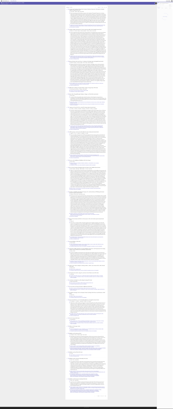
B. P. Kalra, (86, 168)
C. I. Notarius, (77, 301)
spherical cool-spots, (73, 128)
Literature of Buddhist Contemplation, (92, 289)
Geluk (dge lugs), (81, 288)
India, (90, 188)
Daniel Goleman (72, 242)
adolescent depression (100, 25)
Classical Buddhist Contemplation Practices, (79, 389)
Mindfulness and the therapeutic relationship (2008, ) (78, 378)
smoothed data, (101, 127)
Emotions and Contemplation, (83, 246)
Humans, (92, 125)
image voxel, (100, 126)
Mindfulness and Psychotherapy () (75, 333)
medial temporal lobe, (77, 84)
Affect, (73, 313)
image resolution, (97, 126)
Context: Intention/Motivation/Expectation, (76, 244)
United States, (80, 329)
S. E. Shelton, (78, 133)
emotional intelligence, (87, 244)
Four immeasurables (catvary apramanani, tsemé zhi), (86, 371)
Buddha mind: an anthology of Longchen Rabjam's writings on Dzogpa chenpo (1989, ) (83, 87)
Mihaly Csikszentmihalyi (73, 281)
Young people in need (81, 261)
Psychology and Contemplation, (91, 246)
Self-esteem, (76, 261)
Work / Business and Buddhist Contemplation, (85, 270)
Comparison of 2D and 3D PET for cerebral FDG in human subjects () (82, 107)
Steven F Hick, (72, 380)
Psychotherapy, (84, 346)
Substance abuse (76, 372)
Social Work (92, 346)
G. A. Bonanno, (72, 301)
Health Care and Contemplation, (74, 349)
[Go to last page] (106, 7)
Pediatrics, (83, 25)
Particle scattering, (72, 126)
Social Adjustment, (83, 314)
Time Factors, (91, 314)
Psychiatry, (77, 346)
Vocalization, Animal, (87, 57)
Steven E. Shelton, (77, 30)
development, (93, 83)
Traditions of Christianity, (73, 276)
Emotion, (84, 83)
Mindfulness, (83, 214)
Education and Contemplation (74, 216)
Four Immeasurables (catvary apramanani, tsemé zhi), (77, 374)
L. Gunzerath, (81, 301)
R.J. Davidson (95, 108)
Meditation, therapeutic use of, (80, 387)
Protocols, (76, 126)
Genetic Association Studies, (74, 155)
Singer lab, (71, 237)
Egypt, (82, 321)
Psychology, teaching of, (97, 387)
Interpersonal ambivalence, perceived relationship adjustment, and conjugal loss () (84, 299)
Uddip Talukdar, (82, 168)
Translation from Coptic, (86, 321)
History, (86, 275)
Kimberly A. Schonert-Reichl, (74, 194)
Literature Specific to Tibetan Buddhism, (75, 289)
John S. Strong (72, 161)
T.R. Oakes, (72, 108)
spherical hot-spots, (78, 128)
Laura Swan (72, 274)
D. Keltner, (85, 301)
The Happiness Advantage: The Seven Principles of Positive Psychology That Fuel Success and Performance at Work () (87, 293)
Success (92, 282)
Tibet (95, 288)
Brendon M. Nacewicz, (73, 62)
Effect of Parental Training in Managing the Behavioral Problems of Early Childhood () (84, 167)
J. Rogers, (71, 133)
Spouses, (88, 314)
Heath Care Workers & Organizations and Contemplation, (91, 374)
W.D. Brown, (87, 108)
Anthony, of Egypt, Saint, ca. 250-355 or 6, (75, 320)
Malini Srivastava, (73, 168)
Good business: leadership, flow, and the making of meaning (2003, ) (80, 280)
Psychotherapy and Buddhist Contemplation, (76, 348)
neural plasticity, (84, 84)
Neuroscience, (101, 244)
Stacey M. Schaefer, (80, 62)
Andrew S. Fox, (72, 30)
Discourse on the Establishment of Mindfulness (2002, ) (80, 160)
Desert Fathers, (76, 275)
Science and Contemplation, (90, 349)
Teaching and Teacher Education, (92, 25)
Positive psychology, (78, 296)
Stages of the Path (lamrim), (101, 289)
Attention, (71, 371)
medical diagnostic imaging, (74, 127)
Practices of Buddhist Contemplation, (83, 376)
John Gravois (72, 327)
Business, (74, 269)
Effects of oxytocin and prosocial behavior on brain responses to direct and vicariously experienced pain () (86, 219)
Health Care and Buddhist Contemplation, (87, 348)
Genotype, (88, 155)
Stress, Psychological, (73, 57)
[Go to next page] (104, 7)
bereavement (94, 314)
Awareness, (74, 371)
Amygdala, (73, 83)
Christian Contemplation (73, 277)
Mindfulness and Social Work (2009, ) (75, 352)
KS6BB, (99, 244)
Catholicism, (101, 276)
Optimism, (86, 214)
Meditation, (77, 269)
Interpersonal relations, (90, 313)
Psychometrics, (76, 314)
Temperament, (78, 57)
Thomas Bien (77, 359)
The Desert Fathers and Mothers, (88, 276)
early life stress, (97, 83)
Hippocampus (92, 57)
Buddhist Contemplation (81, 91)
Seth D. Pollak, (85, 62)
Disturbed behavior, (78, 188)
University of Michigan (85, 329)
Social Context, (72, 389)
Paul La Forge (72, 95)
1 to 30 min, (71, 125)
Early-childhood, (83, 188)
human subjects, (92, 126)
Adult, (71, 313)
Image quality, (96, 125)
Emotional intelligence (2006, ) (74, 241)
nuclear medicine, (80, 127)
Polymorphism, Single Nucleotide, (100, 155)
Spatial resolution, (83, 126)
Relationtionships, (72, 388)
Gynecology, (87, 188)
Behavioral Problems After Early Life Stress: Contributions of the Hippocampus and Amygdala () (86, 61)
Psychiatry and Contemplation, (86, 375)
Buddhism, (71, 269)
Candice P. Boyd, (77, 11)
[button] (172, 1)
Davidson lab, (81, 83)
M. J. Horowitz (89, 301)
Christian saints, (98, 320)
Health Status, (82, 313)
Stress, (90, 83)
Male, (95, 155)
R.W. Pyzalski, (80, 108)
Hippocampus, (101, 83)
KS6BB (87, 90)
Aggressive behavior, (73, 188)
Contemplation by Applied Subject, (74, 246)
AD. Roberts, (84, 108)
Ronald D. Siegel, (79, 334)
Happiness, (74, 282)
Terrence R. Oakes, (89, 30)
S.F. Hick (71, 353)
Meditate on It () (74, 326)
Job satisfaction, (78, 282)
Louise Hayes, (72, 11)
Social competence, (93, 214)
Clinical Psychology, (79, 213)
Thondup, (80, 89)
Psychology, (79, 126)
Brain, (79, 125)
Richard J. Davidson (90, 62)
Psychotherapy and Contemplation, (97, 348)
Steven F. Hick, (72, 359)
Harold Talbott (84, 89)
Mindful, (92, 188)
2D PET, (75, 125)
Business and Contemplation (74, 104)
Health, (97, 244)
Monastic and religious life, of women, (92, 275)
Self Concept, (79, 314)
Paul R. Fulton (85, 334)
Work (80, 269)
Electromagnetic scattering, (87, 125)
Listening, (94, 371)
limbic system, (72, 84)
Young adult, (79, 237)
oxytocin (82, 237)
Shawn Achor (72, 294)
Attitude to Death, (76, 313)
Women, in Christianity (100, 275)
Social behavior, (75, 237)
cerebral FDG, (88, 126)
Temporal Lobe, (82, 57)
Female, (80, 313)
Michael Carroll (72, 267)
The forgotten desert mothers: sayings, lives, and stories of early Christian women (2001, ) (83, 272)
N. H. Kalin (86, 133)
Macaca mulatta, (92, 155)
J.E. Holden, (75, 108)
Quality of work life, (88, 282)
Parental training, (95, 188)
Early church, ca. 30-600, (81, 275)
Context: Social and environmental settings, (88, 213)
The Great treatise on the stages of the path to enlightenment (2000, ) (80, 286)
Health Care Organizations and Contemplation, (76, 375)
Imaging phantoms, (100, 125)
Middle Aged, (72, 314)
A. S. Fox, (74, 133)
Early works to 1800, (73, 90)
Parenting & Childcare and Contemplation (75, 189)
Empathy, (94, 244)
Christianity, (72, 275)
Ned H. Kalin (94, 30)
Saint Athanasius (72, 319)
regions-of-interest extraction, (95, 127)
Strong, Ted (72, 221)
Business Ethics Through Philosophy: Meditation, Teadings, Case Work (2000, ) (83, 94)
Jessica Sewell (82, 11)
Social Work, (86, 25)
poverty (88, 84)
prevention (80, 215)
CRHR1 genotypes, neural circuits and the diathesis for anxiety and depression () (84, 131)
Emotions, (91, 244)
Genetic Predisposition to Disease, (82, 155)
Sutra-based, (92, 288)
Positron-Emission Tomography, (74, 156)
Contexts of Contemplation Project (74, 58)
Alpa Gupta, (78, 168)
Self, (75, 388)
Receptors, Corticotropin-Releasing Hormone (85, 156)
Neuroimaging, (88, 83)
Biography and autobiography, (86, 320)
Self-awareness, (72, 261)
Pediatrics (99, 188)
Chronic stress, (77, 83)
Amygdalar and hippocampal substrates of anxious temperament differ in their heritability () (85, 29)
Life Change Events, (99, 313)
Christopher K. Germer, (73, 334)
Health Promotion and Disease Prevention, (75, 25)
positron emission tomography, (87, 127)
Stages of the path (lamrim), (87, 288)
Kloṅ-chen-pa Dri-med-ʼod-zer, (74, 89)
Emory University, (72, 329)
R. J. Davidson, (83, 133)
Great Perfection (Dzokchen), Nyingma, (81, 90)
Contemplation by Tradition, (73, 91)
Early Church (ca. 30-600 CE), (96, 276)
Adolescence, (72, 213)
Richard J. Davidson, (83, 30)
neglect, (81, 84)
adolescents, (75, 213)
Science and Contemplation (98, 246)
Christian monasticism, (93, 320)
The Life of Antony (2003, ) (74, 318)
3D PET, (77, 125)
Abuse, (71, 83)
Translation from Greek (92, 321)
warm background (83, 128)
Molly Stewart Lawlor (82, 194)
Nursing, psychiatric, (73, 346)
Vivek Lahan (90, 168)
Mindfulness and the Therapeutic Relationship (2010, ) (78, 358)
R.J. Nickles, (91, 108)
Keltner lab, (94, 313)
